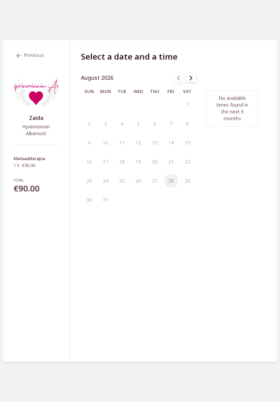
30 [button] (89, 200)
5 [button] (138, 123)
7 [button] (171, 123)
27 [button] (154, 180)
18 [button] (122, 161)
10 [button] (105, 142)
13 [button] (154, 142)
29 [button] (187, 180)
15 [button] (187, 142)
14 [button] (171, 142)
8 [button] (187, 123)
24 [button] (105, 180)
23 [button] (89, 180)
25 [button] (122, 180)
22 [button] (187, 161)
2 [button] (89, 123)
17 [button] (105, 161)
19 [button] (138, 161)
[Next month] (191, 77)
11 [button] (122, 142)
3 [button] (105, 123)
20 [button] (154, 161)
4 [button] (122, 123)
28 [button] (171, 180)
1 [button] (187, 104)
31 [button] (105, 200)
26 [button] (138, 180)
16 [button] (89, 161)
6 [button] (154, 123)
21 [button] (171, 161)
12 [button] (138, 142)
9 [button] (89, 142)
